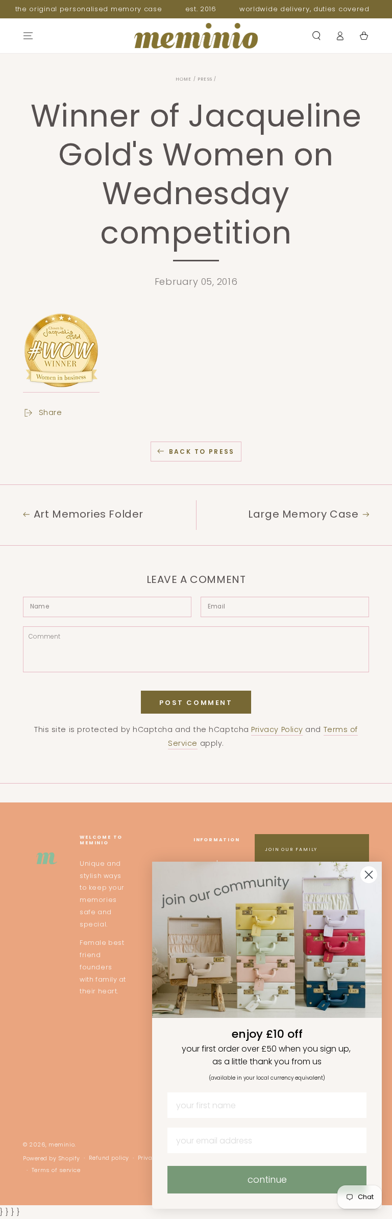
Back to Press (202, 451)
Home (184, 79)
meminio (61, 1145)
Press (205, 79)
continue (267, 1179)
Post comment (195, 703)
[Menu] (28, 36)
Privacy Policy (277, 729)
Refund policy (109, 1158)
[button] (316, 36)
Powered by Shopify (51, 1158)
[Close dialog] (369, 875)
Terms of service (56, 1170)
